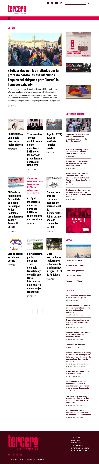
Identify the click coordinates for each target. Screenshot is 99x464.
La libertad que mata (75, 270)
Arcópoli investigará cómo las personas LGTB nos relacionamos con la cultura (34, 208)
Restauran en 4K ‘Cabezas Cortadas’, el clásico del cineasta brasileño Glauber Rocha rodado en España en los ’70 (78, 177)
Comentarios (77, 445)
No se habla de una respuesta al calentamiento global (78, 296)
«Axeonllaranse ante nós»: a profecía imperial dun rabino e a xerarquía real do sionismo (78, 309)
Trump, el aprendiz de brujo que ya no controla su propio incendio (78, 322)
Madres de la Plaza (74, 281)
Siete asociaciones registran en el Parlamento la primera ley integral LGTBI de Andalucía (54, 264)
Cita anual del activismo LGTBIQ (15, 257)
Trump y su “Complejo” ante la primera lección (77, 372)
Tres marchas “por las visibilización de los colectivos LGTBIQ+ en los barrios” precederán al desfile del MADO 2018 (34, 149)
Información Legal (80, 448)
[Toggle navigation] (9, 18)
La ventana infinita (74, 260)
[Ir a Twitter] (52, 3)
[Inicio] (17, 9)
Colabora (75, 440)
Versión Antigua (79, 451)
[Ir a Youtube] (56, 3)
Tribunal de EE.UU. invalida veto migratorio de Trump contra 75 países (77, 163)
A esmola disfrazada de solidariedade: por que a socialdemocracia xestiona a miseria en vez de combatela (78, 384)
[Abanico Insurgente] (78, 94)
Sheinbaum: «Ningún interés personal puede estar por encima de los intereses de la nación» (78, 193)
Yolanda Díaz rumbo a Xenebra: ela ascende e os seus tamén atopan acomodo (78, 412)
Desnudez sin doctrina (75, 344)
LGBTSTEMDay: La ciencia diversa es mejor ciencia (16, 139)
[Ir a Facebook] (48, 3)
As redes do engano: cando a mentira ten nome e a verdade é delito (78, 334)
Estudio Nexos (38, 459)
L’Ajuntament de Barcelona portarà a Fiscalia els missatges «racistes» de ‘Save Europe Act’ (77, 137)
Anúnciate (76, 443)
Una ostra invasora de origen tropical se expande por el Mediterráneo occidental (78, 151)
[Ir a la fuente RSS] (61, 3)
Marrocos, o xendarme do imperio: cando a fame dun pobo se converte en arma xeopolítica (77, 399)
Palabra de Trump (73, 276)
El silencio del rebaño (75, 265)
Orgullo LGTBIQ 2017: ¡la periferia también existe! (54, 141)
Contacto (75, 437)
